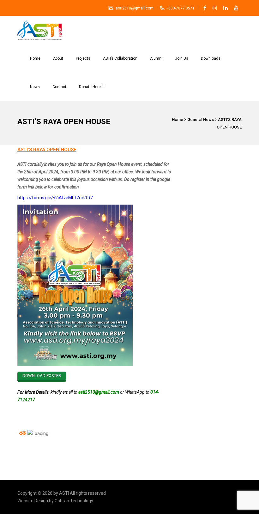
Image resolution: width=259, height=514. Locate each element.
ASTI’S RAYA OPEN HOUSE (46, 149)
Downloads (210, 58)
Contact (59, 87)
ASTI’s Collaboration (120, 58)
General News (200, 119)
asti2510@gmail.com (134, 8)
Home (35, 58)
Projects (83, 58)
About (58, 58)
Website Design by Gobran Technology (55, 500)
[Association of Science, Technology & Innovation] (39, 30)
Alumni (156, 58)
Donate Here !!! (92, 87)
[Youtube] (236, 8)
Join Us (181, 58)
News (35, 87)
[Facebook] (204, 8)
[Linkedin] (225, 8)
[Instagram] (214, 8)
